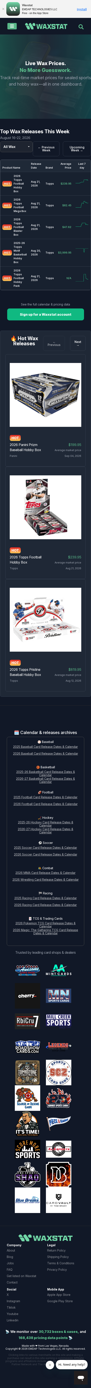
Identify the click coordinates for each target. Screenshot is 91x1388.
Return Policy (56, 1250)
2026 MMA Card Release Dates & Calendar (45, 873)
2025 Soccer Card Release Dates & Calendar (45, 847)
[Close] (3, 9)
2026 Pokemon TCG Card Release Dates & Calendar (45, 925)
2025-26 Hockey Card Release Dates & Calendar (45, 824)
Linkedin (12, 1320)
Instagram (13, 1301)
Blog (10, 1257)
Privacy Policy (57, 1269)
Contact (12, 1282)
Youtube (12, 1314)
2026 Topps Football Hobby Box (19, 183)
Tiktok (11, 1307)
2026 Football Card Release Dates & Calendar (46, 804)
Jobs (10, 1263)
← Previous (54, 343)
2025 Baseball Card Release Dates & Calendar (45, 746)
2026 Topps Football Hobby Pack (19, 278)
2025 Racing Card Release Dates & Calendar (45, 898)
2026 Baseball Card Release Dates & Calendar (45, 753)
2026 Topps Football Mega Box (20, 205)
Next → (77, 343)
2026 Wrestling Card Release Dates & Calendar (45, 879)
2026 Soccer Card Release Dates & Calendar (45, 854)
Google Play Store (60, 1301)
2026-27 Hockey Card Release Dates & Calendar (45, 831)
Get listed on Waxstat (21, 1276)
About (11, 1250)
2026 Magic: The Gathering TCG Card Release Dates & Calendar (45, 932)
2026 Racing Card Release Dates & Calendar (45, 905)
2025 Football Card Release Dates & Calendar (45, 797)
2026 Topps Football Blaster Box (19, 227)
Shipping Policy (58, 1257)
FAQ (9, 1269)
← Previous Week (46, 148)
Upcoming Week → (77, 148)
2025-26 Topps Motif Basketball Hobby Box (20, 252)
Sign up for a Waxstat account (45, 314)
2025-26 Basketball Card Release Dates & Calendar (45, 773)
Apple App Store (58, 1294)
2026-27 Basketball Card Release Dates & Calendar (45, 780)
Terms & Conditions (60, 1263)
